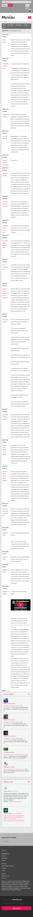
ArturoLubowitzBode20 (17, 813)
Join (10, 5)
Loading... (6, 841)
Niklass (13, 703)
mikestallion (12, 767)
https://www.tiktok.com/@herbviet (13, 817)
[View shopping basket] (29, 11)
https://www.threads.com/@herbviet (13, 816)
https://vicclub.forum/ (15, 801)
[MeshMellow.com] (17, 900)
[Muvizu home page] (8, 17)
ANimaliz (14, 736)
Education (4, 858)
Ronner (13, 719)
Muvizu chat (8, 782)
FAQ (3, 27)
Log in (4, 5)
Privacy (4, 873)
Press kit (4, 863)
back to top (16, 908)
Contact (4, 856)
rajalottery (12, 752)
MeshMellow (5, 853)
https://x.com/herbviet (9, 819)
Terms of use (5, 876)
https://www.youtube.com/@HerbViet (14, 820)
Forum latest (8, 694)
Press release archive (8, 866)
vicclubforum (15, 791)
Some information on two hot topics (13, 769)
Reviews (4, 868)
